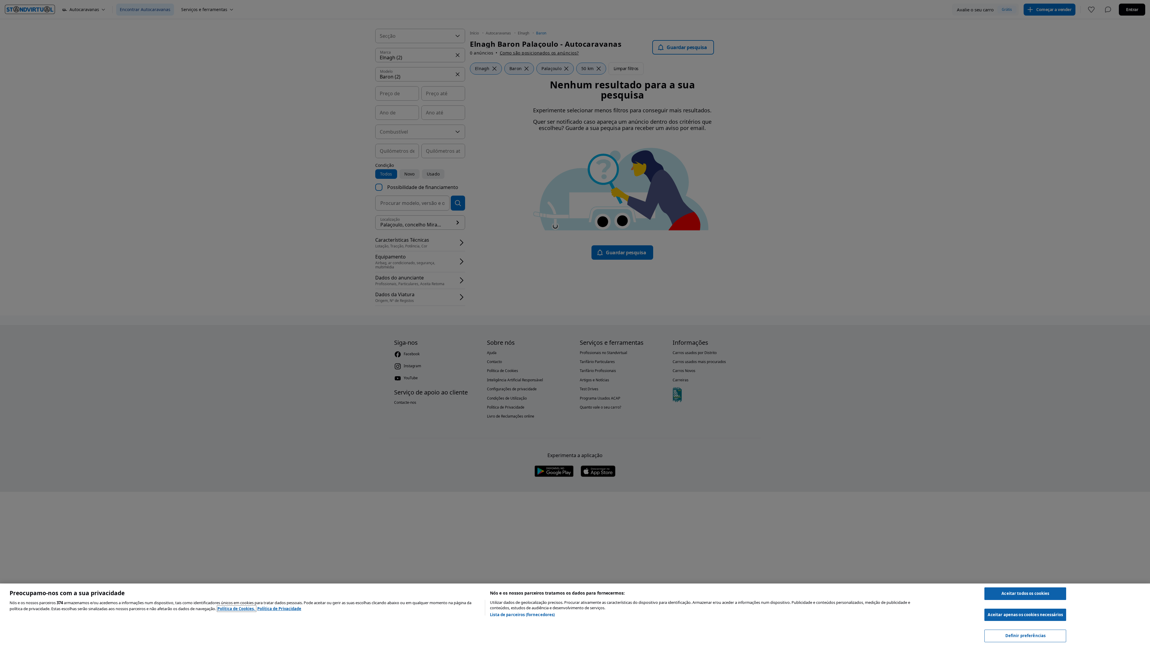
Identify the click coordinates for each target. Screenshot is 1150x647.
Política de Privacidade (279, 608)
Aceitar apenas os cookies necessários (1025, 614)
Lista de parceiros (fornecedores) (522, 614)
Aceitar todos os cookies (1025, 593)
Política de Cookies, (236, 608)
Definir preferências (1025, 635)
